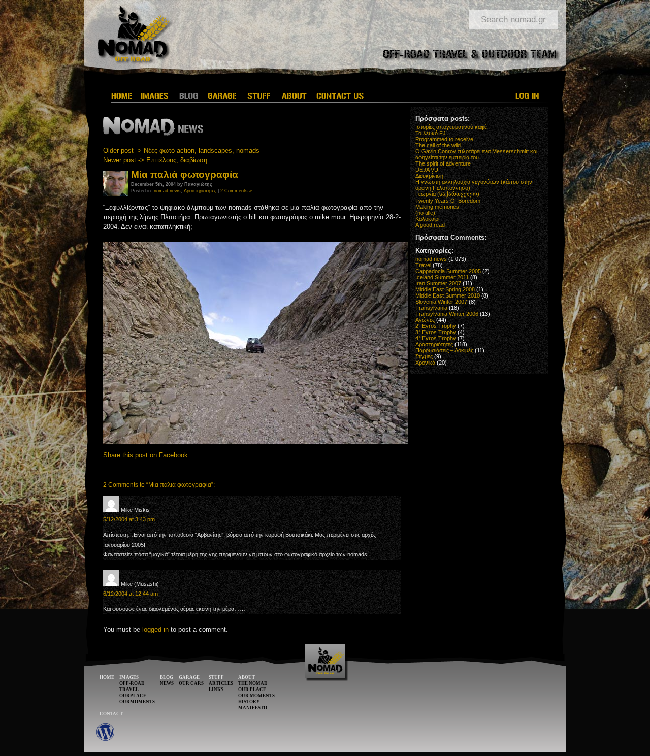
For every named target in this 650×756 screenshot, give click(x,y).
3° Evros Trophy (435, 332)
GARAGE (189, 677)
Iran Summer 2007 (438, 283)
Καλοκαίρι (427, 219)
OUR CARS (191, 683)
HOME (107, 677)
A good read (430, 225)
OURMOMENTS (137, 701)
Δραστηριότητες (200, 190)
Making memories (437, 207)
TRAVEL (129, 689)
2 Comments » (236, 190)
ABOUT (246, 677)
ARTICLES (221, 683)
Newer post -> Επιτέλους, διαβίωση (155, 160)
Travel (423, 265)
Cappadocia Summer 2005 (448, 271)
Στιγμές (424, 356)
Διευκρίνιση (429, 176)
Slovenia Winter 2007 (441, 302)
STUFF (216, 677)
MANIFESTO (252, 707)
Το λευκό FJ (430, 133)
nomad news (167, 190)
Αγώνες (425, 320)
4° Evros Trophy (435, 338)
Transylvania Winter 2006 (446, 314)
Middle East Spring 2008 (445, 289)
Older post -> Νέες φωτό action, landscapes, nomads (181, 150)
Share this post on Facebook (145, 455)
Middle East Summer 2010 (447, 295)
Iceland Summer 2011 (442, 277)
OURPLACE (132, 695)
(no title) (425, 213)
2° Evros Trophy (435, 326)
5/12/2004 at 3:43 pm (129, 519)
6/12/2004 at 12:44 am (130, 593)
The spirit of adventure (443, 163)
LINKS (216, 689)
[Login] (527, 96)
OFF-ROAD (132, 683)
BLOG (166, 677)
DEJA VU (426, 170)
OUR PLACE (252, 689)
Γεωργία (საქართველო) (447, 194)
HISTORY (249, 701)
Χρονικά (425, 362)
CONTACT (111, 713)
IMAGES (129, 677)
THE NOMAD (253, 683)
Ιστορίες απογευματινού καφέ (451, 127)
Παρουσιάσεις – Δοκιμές (444, 350)
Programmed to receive (444, 139)
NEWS (167, 683)
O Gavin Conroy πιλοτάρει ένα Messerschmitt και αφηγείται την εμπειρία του (476, 154)
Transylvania (431, 308)
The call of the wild (438, 145)
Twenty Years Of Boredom (447, 201)
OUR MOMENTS (256, 695)
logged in (155, 629)
